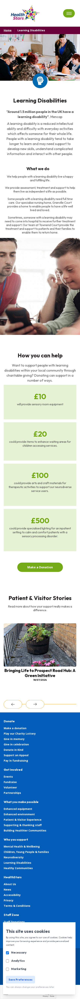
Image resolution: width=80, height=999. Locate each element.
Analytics (18, 960)
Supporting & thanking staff (23, 825)
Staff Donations (14, 922)
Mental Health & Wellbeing (22, 846)
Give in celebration (16, 744)
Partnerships (12, 793)
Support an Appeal (16, 755)
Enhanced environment (19, 814)
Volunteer (10, 787)
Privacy (8, 900)
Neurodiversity (14, 857)
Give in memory (14, 739)
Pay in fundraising (16, 760)
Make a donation (15, 728)
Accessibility (12, 895)
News (7, 889)
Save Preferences (20, 979)
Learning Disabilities (31, 30)
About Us (10, 884)
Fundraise (10, 782)
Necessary (19, 952)
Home (8, 30)
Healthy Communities (18, 868)
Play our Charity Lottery (20, 733)
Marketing (18, 969)
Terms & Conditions (17, 906)
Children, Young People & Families (26, 852)
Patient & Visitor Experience (22, 819)
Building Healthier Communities (25, 830)
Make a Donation (40, 567)
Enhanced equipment (18, 809)
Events (8, 776)
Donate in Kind (13, 750)
